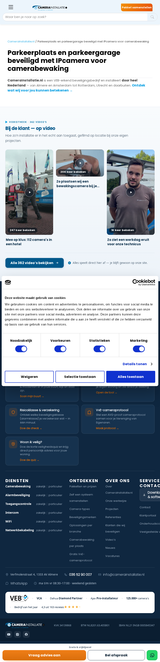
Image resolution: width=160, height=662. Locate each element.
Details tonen (135, 364)
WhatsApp (19, 583)
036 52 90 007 (80, 574)
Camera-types (79, 509)
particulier (55, 486)
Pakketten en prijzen (82, 486)
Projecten (111, 509)
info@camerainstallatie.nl (123, 574)
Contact (145, 507)
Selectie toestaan (80, 376)
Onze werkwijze (115, 501)
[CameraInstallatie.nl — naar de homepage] (61, 8)
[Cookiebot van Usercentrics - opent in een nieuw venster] (137, 282)
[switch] (60, 349)
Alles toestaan (131, 376)
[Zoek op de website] (152, 17)
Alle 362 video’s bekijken (31, 262)
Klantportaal (148, 515)
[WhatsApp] (152, 655)
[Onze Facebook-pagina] (26, 634)
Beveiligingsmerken (82, 517)
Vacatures (112, 556)
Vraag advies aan (44, 655)
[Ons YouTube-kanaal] (8, 634)
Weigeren (29, 376)
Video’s (110, 540)
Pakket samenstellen (137, 7)
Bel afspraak (116, 655)
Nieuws (110, 548)
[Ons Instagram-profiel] (17, 634)
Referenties (113, 517)
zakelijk (40, 486)
